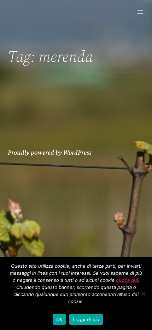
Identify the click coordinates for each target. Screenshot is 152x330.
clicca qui (127, 280)
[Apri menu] (140, 12)
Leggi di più (86, 319)
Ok (59, 319)
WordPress (77, 152)
